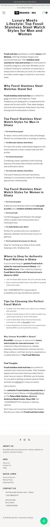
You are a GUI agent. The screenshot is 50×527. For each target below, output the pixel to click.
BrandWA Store (37, 393)
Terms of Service (9, 477)
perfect (18, 382)
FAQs (5, 468)
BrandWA (26, 322)
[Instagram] (24, 439)
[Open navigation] (4, 13)
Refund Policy (8, 480)
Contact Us (7, 465)
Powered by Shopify (26, 518)
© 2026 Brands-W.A (10, 518)
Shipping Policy (8, 482)
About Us (6, 463)
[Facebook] (20, 439)
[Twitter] (29, 439)
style (6, 98)
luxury (17, 217)
